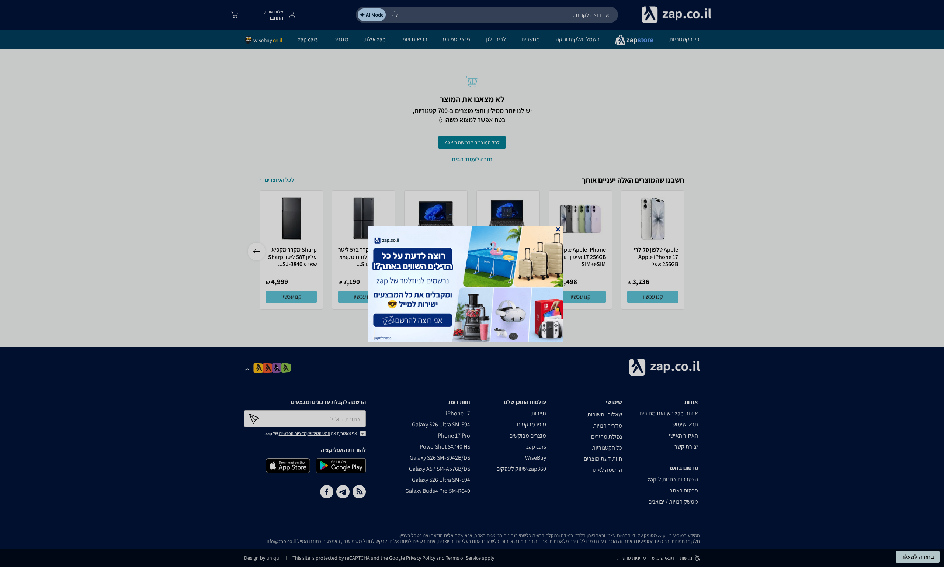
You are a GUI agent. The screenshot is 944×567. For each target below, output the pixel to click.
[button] (558, 229)
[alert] (472, 283)
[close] (558, 229)
